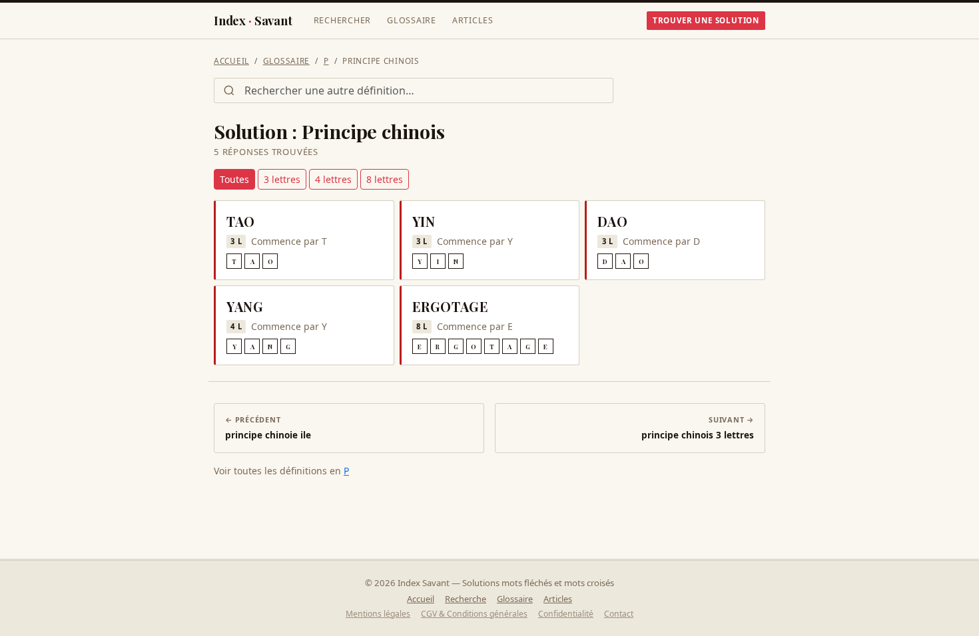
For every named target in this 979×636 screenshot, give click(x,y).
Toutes (234, 179)
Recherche (465, 599)
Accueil (231, 60)
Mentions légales (378, 613)
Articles (472, 20)
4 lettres (333, 179)
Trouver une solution (706, 20)
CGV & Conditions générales (474, 613)
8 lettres (384, 179)
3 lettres (282, 179)
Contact (618, 613)
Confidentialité (565, 613)
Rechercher (343, 20)
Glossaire (411, 20)
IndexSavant (253, 20)
